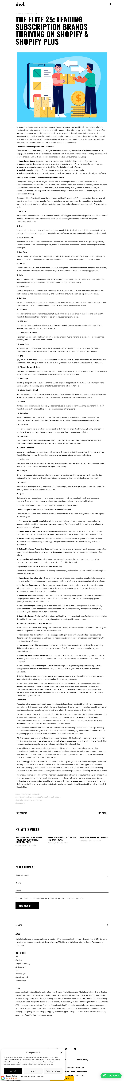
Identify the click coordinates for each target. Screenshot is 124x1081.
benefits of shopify (23, 797)
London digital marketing (96, 998)
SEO (17, 970)
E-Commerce (26, 794)
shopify (45, 797)
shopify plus (37, 800)
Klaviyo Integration (31, 998)
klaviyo (19, 998)
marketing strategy (87, 1002)
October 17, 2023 (31, 13)
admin (20, 13)
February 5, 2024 (54, 843)
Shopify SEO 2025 (98, 1008)
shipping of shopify (59, 1005)
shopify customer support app (28, 1008)
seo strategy (37, 1005)
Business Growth (55, 992)
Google (48, 995)
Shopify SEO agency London (27, 1011)
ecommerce (38, 995)
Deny (33, 1071)
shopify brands (54, 797)
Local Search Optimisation (65, 998)
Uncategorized (22, 977)
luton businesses (23, 1002)
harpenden (100, 995)
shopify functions (70, 1008)
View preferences (53, 1071)
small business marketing (95, 1011)
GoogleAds (56, 995)
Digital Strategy (101, 992)
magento (35, 1002)
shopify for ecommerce (24, 800)
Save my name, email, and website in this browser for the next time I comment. (51, 898)
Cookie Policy (25, 1076)
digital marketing (86, 992)
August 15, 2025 (21, 845)
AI (17, 957)
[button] (61, 1052)
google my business (71, 995)
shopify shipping (47, 1011)
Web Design (36, 794)
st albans (19, 1015)
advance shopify (22, 992)
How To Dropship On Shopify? (94, 837)
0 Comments (20, 803)
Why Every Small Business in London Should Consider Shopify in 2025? (29, 840)
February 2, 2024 (86, 840)
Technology (20, 973)
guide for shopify (36, 797)
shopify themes (76, 1011)
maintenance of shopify (50, 1002)
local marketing (46, 998)
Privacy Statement (37, 1076)
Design (18, 794)
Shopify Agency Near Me (75, 1072)
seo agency (25, 1005)
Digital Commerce (70, 992)
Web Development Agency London (39, 1015)
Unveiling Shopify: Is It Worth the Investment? (62, 838)
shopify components (99, 1005)
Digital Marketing (23, 963)
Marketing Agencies (70, 1002)
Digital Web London (24, 995)
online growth (102, 1002)
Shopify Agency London (75, 1068)
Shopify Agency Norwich (75, 1075)
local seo (81, 998)
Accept (13, 1071)
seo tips (47, 1005)
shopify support (62, 1011)
